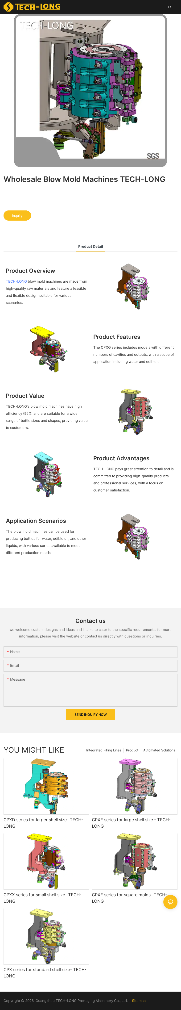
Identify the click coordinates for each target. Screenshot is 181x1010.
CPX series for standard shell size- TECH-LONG (45, 972)
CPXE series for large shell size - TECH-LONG (131, 823)
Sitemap (139, 1000)
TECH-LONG (16, 281)
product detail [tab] (90, 246)
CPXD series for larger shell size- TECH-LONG (43, 823)
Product (132, 750)
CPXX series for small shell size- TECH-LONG (43, 898)
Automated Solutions (159, 750)
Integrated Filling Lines (103, 750)
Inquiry (17, 216)
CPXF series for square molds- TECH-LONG (129, 898)
